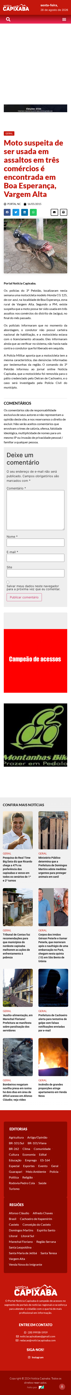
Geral (54, 1166)
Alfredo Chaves (43, 1213)
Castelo (14, 1224)
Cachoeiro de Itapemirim (36, 1219)
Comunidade (42, 1149)
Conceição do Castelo (37, 1224)
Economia (29, 1154)
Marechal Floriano (21, 1241)
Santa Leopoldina (20, 1247)
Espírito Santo (46, 1230)
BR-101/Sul (16, 1143)
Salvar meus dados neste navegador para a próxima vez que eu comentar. (33, 587)
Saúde (42, 1183)
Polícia (54, 1171)
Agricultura (16, 1137)
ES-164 (45, 1160)
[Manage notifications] (62, 1387)
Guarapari (15, 1171)
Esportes (29, 1166)
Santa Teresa (49, 1253)
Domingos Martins (21, 1230)
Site (9, 567)
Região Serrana (46, 1241)
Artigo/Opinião (37, 1137)
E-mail (12, 551)
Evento (43, 1166)
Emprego (31, 1160)
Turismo (14, 1188)
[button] (64, 19)
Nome (12, 536)
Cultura (14, 1154)
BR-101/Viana (37, 1143)
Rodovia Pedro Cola (22, 1183)
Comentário (16, 488)
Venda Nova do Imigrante (25, 1264)
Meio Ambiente (36, 1171)
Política (14, 1177)
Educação (15, 1160)
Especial (14, 1166)
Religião (27, 1177)
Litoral (13, 1236)
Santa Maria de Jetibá (23, 1253)
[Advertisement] (35, 61)
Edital (43, 1154)
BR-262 (14, 1149)
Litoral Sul (27, 1236)
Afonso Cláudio (19, 1213)
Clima (26, 1149)
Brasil (12, 1219)
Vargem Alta (17, 1258)
